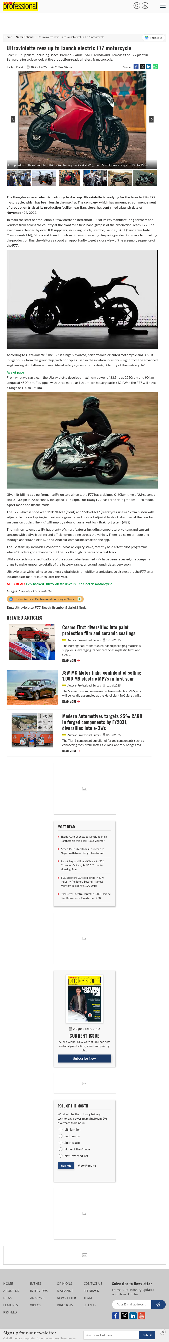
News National (25, 37)
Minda (82, 607)
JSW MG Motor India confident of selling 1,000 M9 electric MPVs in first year (101, 675)
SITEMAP (90, 1305)
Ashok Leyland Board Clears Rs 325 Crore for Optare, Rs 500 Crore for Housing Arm (82, 865)
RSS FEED (10, 1312)
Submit (66, 1165)
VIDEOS (35, 1305)
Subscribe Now (84, 1058)
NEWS (7, 1298)
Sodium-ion (72, 1136)
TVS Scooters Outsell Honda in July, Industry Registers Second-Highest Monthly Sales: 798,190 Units (82, 881)
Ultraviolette (24, 607)
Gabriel (70, 607)
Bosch (46, 607)
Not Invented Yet (76, 1156)
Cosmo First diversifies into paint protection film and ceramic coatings (98, 630)
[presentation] (12, 121)
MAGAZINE (65, 1291)
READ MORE (71, 660)
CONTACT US (93, 1283)
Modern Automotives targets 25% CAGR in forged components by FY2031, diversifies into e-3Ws (102, 722)
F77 (38, 607)
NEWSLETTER (66, 1298)
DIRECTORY (65, 1305)
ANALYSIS (37, 1298)
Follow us (156, 37)
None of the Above (77, 1149)
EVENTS (35, 1283)
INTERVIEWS (39, 1291)
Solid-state (72, 1142)
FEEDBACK (91, 1291)
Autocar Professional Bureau (84, 640)
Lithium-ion (72, 1129)
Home (8, 37)
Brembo (58, 607)
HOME (8, 1283)
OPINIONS (64, 1283)
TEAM (88, 1298)
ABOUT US (11, 1291)
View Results (87, 1165)
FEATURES (10, 1305)
